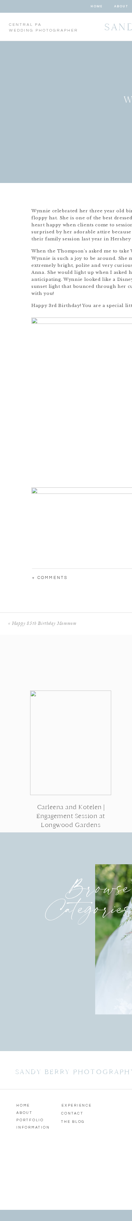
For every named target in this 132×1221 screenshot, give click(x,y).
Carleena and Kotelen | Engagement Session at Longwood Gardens (71, 816)
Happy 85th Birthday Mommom (44, 623)
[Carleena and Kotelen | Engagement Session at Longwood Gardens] (70, 743)
